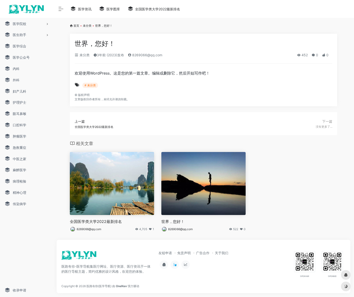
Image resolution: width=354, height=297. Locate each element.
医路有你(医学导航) (98, 286)
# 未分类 (90, 85)
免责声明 (184, 253)
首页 (76, 25)
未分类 (87, 25)
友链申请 (165, 253)
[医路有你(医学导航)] (79, 256)
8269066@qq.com (146, 55)
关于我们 (221, 253)
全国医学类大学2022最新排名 (96, 221)
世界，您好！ (172, 221)
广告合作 (203, 253)
